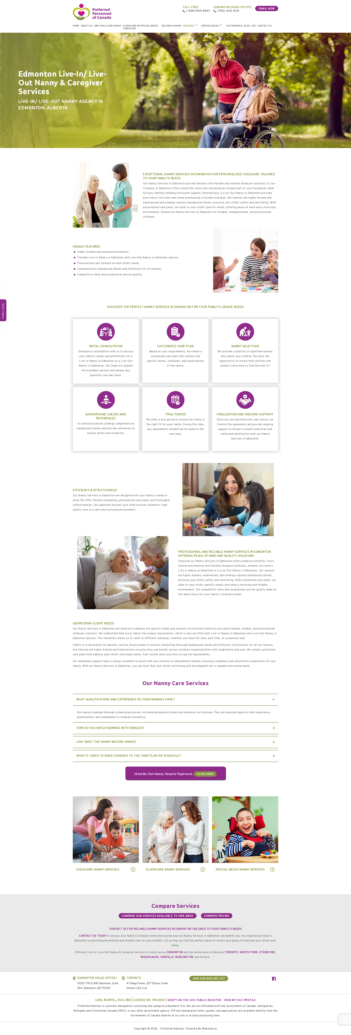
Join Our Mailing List (209, 979)
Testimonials (234, 26)
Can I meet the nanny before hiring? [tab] (106, 742)
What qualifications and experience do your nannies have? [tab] (125, 700)
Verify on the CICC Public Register (194, 1000)
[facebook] (274, 979)
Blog (247, 26)
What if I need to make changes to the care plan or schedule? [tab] (128, 756)
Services (188, 26)
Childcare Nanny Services (97, 870)
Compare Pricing (216, 916)
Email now (267, 9)
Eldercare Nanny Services (168, 870)
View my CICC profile (240, 1000)
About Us (87, 26)
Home (76, 26)
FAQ (254, 26)
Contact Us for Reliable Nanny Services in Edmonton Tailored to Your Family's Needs (175, 929)
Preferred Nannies (172, 1029)
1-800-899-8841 (198, 11)
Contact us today (93, 936)
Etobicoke (267, 952)
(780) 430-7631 (228, 11)
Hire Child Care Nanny (108, 26)
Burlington (184, 957)
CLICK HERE (205, 774)
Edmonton (175, 952)
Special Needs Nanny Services (240, 870)
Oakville (167, 957)
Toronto (231, 952)
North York (249, 952)
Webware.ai (209, 1029)
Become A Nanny (172, 26)
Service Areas (210, 26)
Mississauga (150, 957)
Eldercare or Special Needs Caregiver (140, 27)
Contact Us (264, 26)
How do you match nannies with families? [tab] (110, 728)
